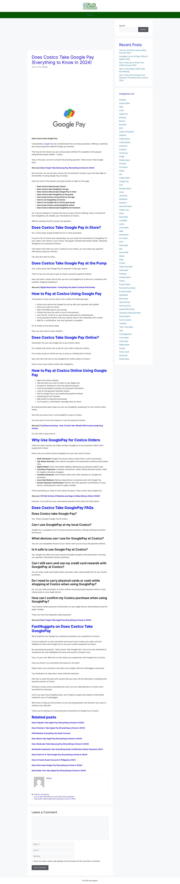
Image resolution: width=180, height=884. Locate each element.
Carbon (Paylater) (126, 132)
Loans (121, 224)
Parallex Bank (125, 277)
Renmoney (123, 299)
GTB (121, 185)
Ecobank (122, 149)
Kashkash (123, 199)
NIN (120, 249)
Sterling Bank (124, 316)
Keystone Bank (125, 206)
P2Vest (122, 263)
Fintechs (90, 15)
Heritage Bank (125, 188)
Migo (121, 231)
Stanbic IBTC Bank (127, 309)
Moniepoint (123, 235)
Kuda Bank (123, 217)
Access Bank (124, 103)
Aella (121, 107)
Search (122, 26)
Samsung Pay (125, 306)
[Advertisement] (70, 35)
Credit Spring (124, 142)
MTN (121, 242)
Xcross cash (124, 352)
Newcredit (123, 245)
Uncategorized (125, 334)
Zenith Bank (124, 359)
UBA (121, 331)
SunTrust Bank (125, 320)
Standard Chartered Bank (130, 313)
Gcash (121, 171)
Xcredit (122, 348)
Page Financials (125, 267)
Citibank (122, 135)
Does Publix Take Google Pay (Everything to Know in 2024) (55, 799)
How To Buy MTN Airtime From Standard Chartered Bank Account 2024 (133, 77)
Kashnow (123, 203)
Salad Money (124, 302)
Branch (122, 121)
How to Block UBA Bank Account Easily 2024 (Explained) (54, 797)
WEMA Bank (124, 345)
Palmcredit (123, 270)
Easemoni (123, 146)
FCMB (121, 157)
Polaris (122, 281)
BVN (121, 128)
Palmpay (122, 274)
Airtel (121, 110)
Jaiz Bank (123, 196)
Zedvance (123, 355)
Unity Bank (123, 341)
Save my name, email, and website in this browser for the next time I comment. (67, 861)
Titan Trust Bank (126, 327)
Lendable (123, 220)
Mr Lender (123, 238)
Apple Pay (123, 114)
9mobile (122, 100)
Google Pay (48, 144)
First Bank (123, 167)
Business (123, 125)
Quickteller (123, 295)
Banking (122, 117)
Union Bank (124, 338)
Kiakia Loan (124, 210)
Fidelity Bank (124, 160)
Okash (121, 256)
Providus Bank (125, 291)
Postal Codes (124, 284)
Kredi (121, 213)
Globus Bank (124, 178)
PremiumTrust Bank (127, 288)
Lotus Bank (124, 228)
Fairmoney (123, 153)
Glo (120, 174)
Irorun (121, 192)
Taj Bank (122, 323)
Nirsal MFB (123, 252)
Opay (121, 259)
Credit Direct (124, 139)
